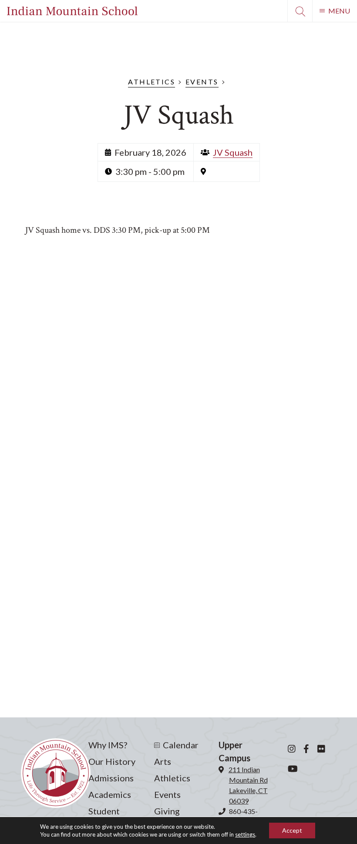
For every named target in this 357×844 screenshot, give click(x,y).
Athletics (151, 81)
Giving (167, 811)
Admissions (111, 778)
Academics (109, 794)
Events (201, 81)
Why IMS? (107, 745)
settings (245, 834)
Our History (111, 761)
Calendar (181, 745)
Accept (292, 830)
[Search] (299, 11)
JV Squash (233, 152)
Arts (162, 761)
